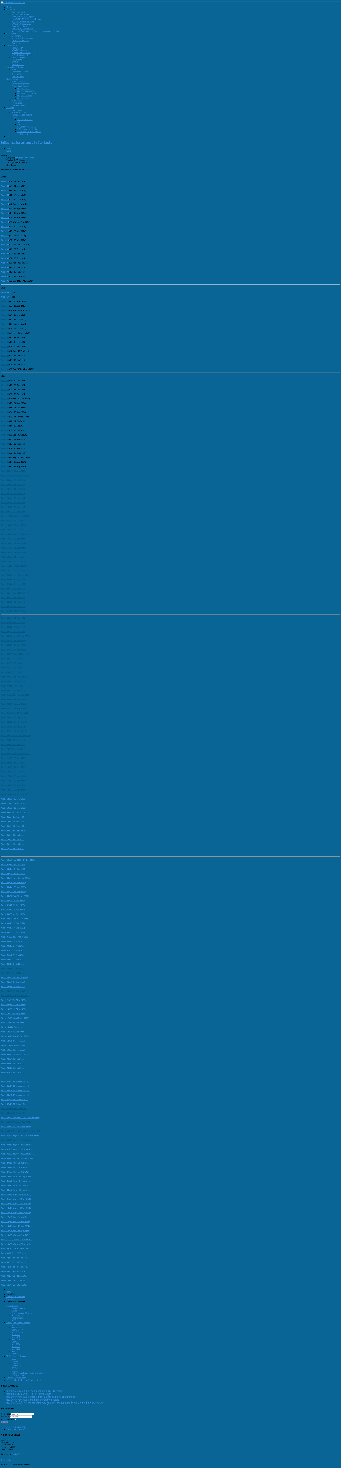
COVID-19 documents (21, 24)
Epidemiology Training (16, 1378)
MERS (15, 1320)
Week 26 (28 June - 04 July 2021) (16, 1176)
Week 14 (5, 222)
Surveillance (11, 1299)
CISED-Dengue (18, 57)
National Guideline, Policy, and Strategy (29, 1373)
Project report (22, 98)
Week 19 (5, 199)
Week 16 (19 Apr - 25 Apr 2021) (15, 1221)
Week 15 (5, 217)
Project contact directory (27, 93)
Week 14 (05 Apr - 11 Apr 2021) (15, 1230)
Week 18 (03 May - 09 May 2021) (16, 1212)
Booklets (15, 1363)
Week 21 (5, 190)
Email (8, 151)
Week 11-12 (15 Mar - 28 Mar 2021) (17, 1240)
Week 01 (5, 281)
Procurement (17, 103)
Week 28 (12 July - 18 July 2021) (15, 1167)
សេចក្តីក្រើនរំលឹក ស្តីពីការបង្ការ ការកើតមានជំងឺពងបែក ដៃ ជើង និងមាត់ (34, 1391)
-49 (6, 297)
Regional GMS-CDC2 (26, 127)
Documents (16, 36)
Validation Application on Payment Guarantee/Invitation (35, 31)
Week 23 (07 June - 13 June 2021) (16, 1190)
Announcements (18, 12)
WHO (19, 122)
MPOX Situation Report (22, 55)
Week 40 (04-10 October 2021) (14, 1113)
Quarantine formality (20, 40)
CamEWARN (17, 48)
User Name (6, 1414)
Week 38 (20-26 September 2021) (16, 1122)
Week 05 (5, 263)
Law (14, 1358)
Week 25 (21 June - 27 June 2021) (16, 1181)
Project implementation (21, 86)
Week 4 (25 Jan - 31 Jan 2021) (14, 1271)
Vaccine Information (20, 14)
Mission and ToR (19, 112)
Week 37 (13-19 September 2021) (16, 1127)
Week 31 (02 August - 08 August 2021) (18, 1154)
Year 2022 (16, 1349)
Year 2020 (16, 1344)
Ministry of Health (25, 119)
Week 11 (5, 236)
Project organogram (25, 91)
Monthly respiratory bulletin (18, 1322)
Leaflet (15, 1370)
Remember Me (7, 1419)
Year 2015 (16, 1337)
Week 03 (5, 272)
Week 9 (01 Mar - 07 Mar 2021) (15, 1249)
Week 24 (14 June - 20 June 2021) (16, 1185)
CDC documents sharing (27, 129)
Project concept (18, 81)
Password (5, 1416)
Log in (4, 1422)
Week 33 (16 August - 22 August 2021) (18, 1145)
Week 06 (5, 258)
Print (8, 148)
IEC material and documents (18, 1356)
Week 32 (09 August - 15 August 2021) (18, 1149)
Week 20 (5, 195)
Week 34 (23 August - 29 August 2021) (18, 1140)
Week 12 (5, 231)
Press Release (12, 1306)
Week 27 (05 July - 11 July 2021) (15, 1172)
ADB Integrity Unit (25, 134)
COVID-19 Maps (19, 26)
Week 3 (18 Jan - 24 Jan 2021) (14, 1276)
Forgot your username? (16, 1427)
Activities (16, 43)
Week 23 (5, 181)
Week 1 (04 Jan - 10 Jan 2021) (14, 1285)
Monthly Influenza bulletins (23, 50)
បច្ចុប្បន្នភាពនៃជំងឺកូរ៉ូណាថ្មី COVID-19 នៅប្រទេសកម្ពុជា (28, 1394)
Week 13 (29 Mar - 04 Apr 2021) (15, 1235)
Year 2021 (16, 1346)
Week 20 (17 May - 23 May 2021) (16, 1203)
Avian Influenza (18, 1308)
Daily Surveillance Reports (23, 17)
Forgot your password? (16, 1429)
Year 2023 (16, 1351)
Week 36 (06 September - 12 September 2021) (21, 1131)
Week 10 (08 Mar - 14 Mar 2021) (16, 1244)
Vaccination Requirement (22, 38)
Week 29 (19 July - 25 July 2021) (15, 1163)
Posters (15, 1361)
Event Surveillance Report (23, 21)
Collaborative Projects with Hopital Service (24, 1380)
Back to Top (6, 1460)
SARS (14, 1311)
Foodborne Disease (20, 72)
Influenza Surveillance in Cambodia (26, 142)
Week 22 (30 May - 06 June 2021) (16, 1194)
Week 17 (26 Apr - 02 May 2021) (15, 1217)
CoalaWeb (16, 1454)
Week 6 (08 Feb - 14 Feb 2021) (14, 1262)
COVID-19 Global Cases (22, 29)
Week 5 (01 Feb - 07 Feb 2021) (14, 1267)
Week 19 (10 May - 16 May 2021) (16, 1208)
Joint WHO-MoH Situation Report (26, 19)
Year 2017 (16, 1342)
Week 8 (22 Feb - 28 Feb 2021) (14, 1253)
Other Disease (18, 1318)
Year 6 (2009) (17, 1332)
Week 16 (5, 213)
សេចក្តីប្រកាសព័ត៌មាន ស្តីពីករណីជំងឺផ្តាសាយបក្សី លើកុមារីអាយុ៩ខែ (32, 1400)
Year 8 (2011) (17, 1327)
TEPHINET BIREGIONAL (29, 131)
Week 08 (5, 249)
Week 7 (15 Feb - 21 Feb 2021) (14, 1258)
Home (9, 1292)
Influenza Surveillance (21, 52)
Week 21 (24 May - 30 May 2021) (16, 1199)
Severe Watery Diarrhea (22, 1313)
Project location (23, 88)
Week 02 (5, 276)
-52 (6, 292)
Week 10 (5, 240)
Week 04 (5, 267)
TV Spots (16, 1368)
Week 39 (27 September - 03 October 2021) (20, 1117)
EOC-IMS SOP (18, 1375)
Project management (20, 84)
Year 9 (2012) (17, 1325)
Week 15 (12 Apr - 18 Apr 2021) (15, 1226)
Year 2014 (16, 1334)
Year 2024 (16, 1354)
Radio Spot (16, 1366)
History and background (22, 115)
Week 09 (5, 245)
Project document (24, 96)
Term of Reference (19, 74)
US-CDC (21, 124)
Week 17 (5, 208)
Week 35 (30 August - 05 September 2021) (20, 1136)
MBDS (15, 62)
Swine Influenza (18, 1315)
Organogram (17, 110)
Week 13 (5, 226)
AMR (14, 69)
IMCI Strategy (18, 76)
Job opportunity (18, 105)
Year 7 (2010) (17, 1330)
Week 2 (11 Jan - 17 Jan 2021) (14, 1280)
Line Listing (17, 60)
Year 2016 (16, 1339)
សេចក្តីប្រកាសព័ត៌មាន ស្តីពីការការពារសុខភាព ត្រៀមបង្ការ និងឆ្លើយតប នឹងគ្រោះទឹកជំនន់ (40, 1397)
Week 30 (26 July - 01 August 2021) (17, 1158)
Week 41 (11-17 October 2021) (14, 1108)
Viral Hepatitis (18, 64)
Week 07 (5, 254)
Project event (17, 100)
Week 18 (5, 204)
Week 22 (5, 186)
